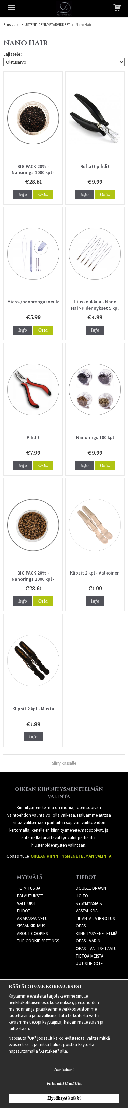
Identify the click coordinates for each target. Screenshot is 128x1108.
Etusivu (9, 24)
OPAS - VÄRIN (88, 941)
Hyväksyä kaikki (64, 1098)
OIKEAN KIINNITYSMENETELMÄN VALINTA (71, 856)
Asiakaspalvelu (32, 918)
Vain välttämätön (64, 1084)
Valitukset (28, 903)
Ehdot (23, 911)
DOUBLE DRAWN (91, 888)
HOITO (82, 896)
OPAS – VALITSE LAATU (96, 948)
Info (22, 194)
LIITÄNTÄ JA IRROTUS (95, 918)
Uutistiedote (89, 963)
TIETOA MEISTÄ (89, 956)
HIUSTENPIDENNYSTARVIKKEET (45, 24)
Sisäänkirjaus (31, 926)
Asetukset (64, 1069)
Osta (43, 194)
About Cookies (32, 933)
